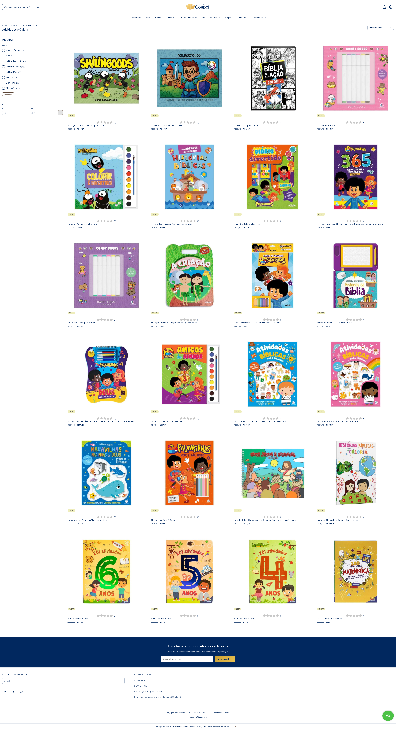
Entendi (237, 727)
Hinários (242, 18)
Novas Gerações (209, 18)
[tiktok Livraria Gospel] (21, 692)
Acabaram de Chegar (140, 18)
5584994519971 (141, 681)
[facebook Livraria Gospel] (13, 692)
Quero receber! (225, 659)
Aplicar (60, 112)
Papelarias (258, 18)
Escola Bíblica (188, 18)
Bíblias (158, 18)
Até (31, 108)
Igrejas (228, 18)
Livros (171, 18)
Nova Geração (14, 25)
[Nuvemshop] (198, 717)
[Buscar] (38, 7)
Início (4, 25)
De (3, 108)
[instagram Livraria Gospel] (5, 692)
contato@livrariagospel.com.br (148, 691)
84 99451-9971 (141, 686)
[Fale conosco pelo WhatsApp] (388, 716)
